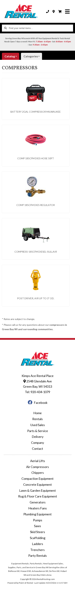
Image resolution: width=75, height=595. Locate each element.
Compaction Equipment (37, 478)
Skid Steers (37, 532)
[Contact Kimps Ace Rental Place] (53, 11)
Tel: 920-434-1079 (37, 392)
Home (37, 413)
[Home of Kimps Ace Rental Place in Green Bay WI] (21, 11)
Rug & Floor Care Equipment (37, 496)
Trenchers (37, 550)
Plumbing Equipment (37, 514)
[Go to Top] (70, 590)
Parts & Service (37, 431)
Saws (37, 526)
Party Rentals (37, 555)
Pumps (37, 520)
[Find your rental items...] (5, 28)
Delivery (37, 437)
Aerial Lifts (37, 461)
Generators (38, 502)
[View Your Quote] (60, 11)
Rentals (37, 419)
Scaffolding (37, 538)
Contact (37, 448)
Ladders (37, 544)
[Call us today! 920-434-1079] (47, 11)
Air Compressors (37, 467)
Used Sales (37, 425)
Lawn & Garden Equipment (37, 490)
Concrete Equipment (37, 484)
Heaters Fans (37, 508)
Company (37, 442)
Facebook (40, 403)
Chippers (37, 472)
